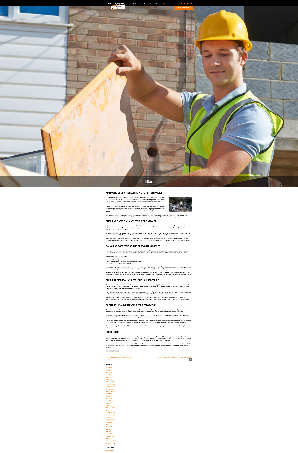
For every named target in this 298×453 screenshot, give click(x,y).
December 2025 (110, 384)
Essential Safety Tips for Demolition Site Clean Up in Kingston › (175, 357)
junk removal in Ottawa (129, 344)
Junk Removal (110, 450)
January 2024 (109, 438)
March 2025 (109, 405)
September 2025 (110, 391)
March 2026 (109, 379)
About (149, 3)
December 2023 (110, 441)
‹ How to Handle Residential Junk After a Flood (118, 357)
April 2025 (109, 403)
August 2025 (109, 393)
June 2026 (109, 372)
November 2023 (110, 443)
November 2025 (110, 386)
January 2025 (109, 410)
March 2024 (109, 434)
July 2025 (108, 396)
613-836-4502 (187, 3)
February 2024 (110, 436)
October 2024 (109, 417)
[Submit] (190, 359)
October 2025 (109, 389)
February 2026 (110, 382)
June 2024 (109, 427)
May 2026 (108, 375)
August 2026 (109, 368)
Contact (163, 3)
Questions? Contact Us (183, 8)
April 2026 (109, 377)
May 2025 (108, 401)
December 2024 (110, 412)
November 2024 (110, 415)
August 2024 (109, 422)
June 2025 (109, 398)
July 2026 (108, 370)
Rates (133, 3)
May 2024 (108, 429)
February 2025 (110, 408)
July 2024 (108, 424)
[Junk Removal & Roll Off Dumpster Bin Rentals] (115, 5)
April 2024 (109, 431)
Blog (156, 3)
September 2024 (110, 420)
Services (141, 3)
